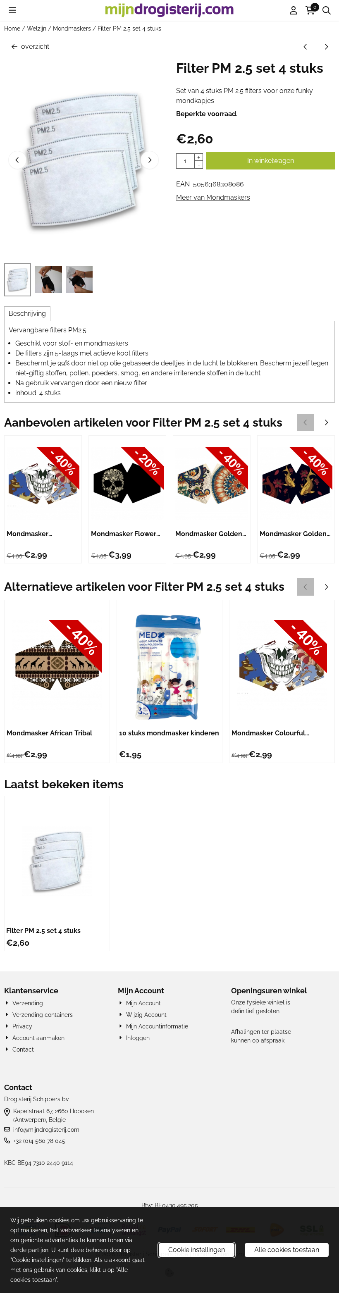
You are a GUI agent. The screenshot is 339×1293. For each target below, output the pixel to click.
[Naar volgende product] (326, 46)
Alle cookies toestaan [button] (286, 1250)
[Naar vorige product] (305, 46)
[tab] (27, 313)
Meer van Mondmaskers (213, 197)
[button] (12, 10)
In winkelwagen (270, 161)
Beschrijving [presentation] (27, 313)
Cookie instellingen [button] (196, 1250)
